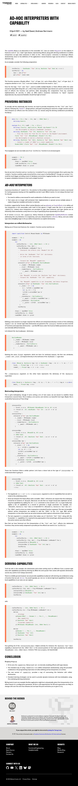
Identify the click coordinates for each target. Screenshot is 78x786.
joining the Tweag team (55, 730)
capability (11, 51)
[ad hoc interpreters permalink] (4, 185)
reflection (55, 217)
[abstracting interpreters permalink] (4, 391)
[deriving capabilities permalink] (4, 563)
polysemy (49, 205)
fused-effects (58, 205)
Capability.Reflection (61, 215)
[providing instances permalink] (4, 101)
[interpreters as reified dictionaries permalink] (4, 223)
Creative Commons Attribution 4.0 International (47, 734)
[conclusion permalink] (4, 656)
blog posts (58, 51)
